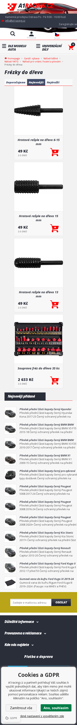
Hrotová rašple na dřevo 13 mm (38, 294)
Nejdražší (53, 82)
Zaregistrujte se (68, 24)
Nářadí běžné (51, 58)
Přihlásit (31, 38)
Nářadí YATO (11, 61)
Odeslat (61, 602)
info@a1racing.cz (15, 20)
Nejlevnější (36, 82)
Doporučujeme (15, 82)
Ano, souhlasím (56, 708)
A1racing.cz (38, 7)
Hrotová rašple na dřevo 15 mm (38, 218)
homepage (14, 58)
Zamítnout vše (21, 708)
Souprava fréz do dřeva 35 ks (39, 368)
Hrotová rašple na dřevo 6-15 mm (39, 142)
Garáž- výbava (31, 58)
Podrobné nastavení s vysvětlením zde (38, 716)
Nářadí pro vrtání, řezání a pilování (42, 61)
